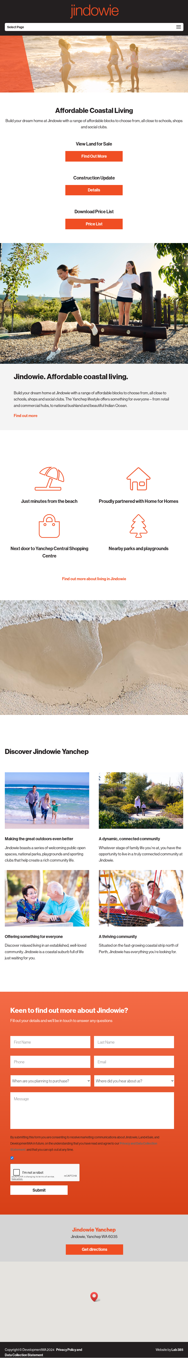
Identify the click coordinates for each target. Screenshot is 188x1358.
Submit (39, 1190)
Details (94, 190)
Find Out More (94, 156)
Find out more (25, 415)
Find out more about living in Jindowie (94, 578)
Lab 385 (177, 1350)
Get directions (94, 1249)
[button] (95, 1297)
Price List (94, 224)
